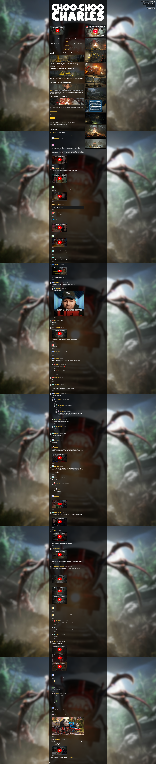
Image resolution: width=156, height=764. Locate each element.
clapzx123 (58, 620)
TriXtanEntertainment (58, 512)
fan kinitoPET (56, 138)
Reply (53, 141)
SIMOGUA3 (56, 477)
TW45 (55, 641)
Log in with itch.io (53, 132)
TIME (67, 41)
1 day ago (61, 138)
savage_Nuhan (56, 282)
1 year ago (58, 320)
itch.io (52, 762)
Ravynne (57, 693)
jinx (55, 219)
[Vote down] (50, 139)
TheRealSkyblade (61, 405)
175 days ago (61, 204)
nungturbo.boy (56, 250)
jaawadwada (58, 288)
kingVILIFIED (56, 236)
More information (53, 111)
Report (64, 762)
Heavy (59, 489)
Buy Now (52, 118)
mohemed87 (56, 377)
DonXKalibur (56, 496)
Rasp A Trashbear (57, 548)
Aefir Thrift (56, 264)
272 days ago (61, 264)
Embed (67, 762)
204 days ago (60, 212)
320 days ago (61, 364)
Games (103, 762)
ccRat (55, 674)
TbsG (55, 320)
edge (55, 530)
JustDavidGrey (57, 186)
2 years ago (62, 393)
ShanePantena (58, 483)
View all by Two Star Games (58, 762)
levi (58, 370)
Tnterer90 (56, 433)
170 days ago (63, 288)
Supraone (56, 212)
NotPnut (55, 707)
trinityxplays (56, 144)
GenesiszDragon (57, 739)
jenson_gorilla (58, 419)
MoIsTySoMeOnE (59, 627)
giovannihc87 (58, 399)
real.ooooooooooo (59, 426)
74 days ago (62, 168)
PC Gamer (67, 45)
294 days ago (62, 282)
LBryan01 (56, 440)
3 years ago (61, 687)
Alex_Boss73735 (57, 351)
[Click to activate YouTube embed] (57, 30)
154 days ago (62, 186)
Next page (71, 134)
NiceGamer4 (56, 204)
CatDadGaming (57, 327)
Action (106, 762)
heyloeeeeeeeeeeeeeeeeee (59, 607)
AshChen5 (56, 447)
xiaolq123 (56, 344)
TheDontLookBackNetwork (59, 566)
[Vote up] (50, 138)
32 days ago (61, 144)
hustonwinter (56, 714)
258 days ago (62, 250)
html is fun (61, 411)
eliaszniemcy (56, 358)
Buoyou (57, 364)
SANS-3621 (58, 634)
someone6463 (56, 393)
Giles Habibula (56, 466)
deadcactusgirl (56, 168)
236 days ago (58, 219)
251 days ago (62, 236)
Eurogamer (67, 49)
